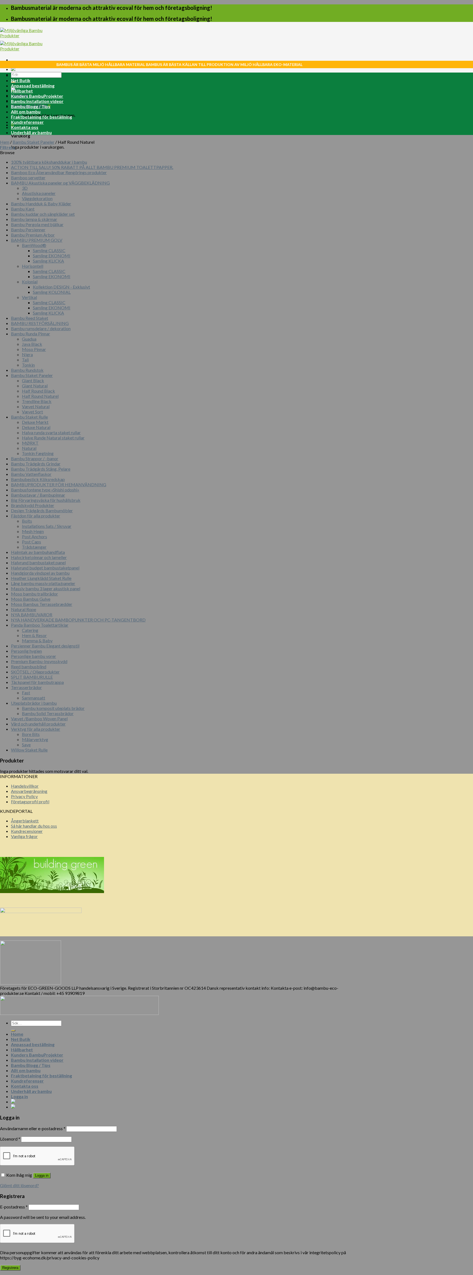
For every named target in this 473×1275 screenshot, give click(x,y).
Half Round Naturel (40, 396)
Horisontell (32, 266)
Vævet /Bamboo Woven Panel (39, 718)
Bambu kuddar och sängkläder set (43, 214)
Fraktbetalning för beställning (41, 116)
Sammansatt (33, 697)
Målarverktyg (35, 739)
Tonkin (28, 364)
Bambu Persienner (28, 229)
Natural (29, 448)
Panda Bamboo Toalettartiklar (39, 625)
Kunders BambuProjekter (37, 96)
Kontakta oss (24, 127)
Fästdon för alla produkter (35, 515)
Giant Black (33, 380)
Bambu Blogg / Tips (30, 106)
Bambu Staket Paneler (33, 142)
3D (25, 188)
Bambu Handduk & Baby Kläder (41, 203)
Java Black (32, 344)
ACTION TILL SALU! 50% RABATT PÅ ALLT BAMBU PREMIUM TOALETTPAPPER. (92, 167)
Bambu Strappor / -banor (34, 458)
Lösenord (10, 1138)
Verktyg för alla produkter (35, 729)
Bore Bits (31, 734)
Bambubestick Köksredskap (38, 479)
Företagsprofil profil (30, 801)
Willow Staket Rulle (29, 749)
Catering (30, 630)
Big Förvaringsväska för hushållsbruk (45, 500)
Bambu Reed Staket (29, 318)
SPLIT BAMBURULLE (32, 677)
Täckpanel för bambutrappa (37, 682)
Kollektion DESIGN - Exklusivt (61, 286)
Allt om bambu (26, 111)
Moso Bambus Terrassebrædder (41, 604)
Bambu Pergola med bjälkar (37, 224)
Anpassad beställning (32, 85)
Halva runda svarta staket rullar (51, 432)
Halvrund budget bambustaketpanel (45, 567)
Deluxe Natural (36, 427)
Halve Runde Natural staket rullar (53, 437)
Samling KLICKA (48, 260)
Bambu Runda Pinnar (30, 333)
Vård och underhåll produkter (38, 723)
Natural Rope (23, 609)
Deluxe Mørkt (35, 422)
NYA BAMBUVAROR (31, 614)
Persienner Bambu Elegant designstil (45, 645)
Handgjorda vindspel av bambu (40, 572)
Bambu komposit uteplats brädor (53, 708)
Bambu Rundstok (27, 370)
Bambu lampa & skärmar (34, 219)
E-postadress (14, 1206)
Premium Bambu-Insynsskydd (39, 661)
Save (26, 744)
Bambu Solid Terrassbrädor (48, 713)
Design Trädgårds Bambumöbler (42, 510)
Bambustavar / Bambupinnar (38, 494)
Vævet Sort (32, 411)
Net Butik (20, 80)
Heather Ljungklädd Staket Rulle (41, 578)
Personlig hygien (26, 651)
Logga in (41, 1175)
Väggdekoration (37, 198)
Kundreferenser (27, 122)
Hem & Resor (34, 635)
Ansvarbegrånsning (29, 791)
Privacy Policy (24, 796)
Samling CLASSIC (49, 250)
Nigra (27, 354)
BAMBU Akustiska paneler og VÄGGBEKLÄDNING (60, 182)
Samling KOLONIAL (52, 292)
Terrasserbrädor (26, 687)
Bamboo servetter (28, 177)
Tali (25, 359)
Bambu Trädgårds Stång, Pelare (40, 468)
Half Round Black (38, 390)
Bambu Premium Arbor (33, 234)
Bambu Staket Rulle (29, 416)
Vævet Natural (36, 406)
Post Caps (31, 541)
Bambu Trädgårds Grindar (35, 463)
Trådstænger (34, 546)
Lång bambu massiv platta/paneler (43, 583)
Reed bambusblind (28, 666)
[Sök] (13, 1030)
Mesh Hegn (33, 531)
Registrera (10, 1268)
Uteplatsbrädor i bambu (34, 703)
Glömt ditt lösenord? (19, 1185)
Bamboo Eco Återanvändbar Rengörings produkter (59, 172)
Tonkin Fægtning (38, 453)
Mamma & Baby (37, 640)
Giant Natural (35, 385)
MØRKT (30, 442)
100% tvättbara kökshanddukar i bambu (49, 162)
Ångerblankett (25, 820)
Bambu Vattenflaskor (31, 474)
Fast (26, 692)
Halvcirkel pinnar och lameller (39, 557)
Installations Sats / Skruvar (46, 526)
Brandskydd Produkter (32, 505)
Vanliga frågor (24, 836)
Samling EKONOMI (51, 255)
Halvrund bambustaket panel (38, 562)
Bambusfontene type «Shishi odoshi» (45, 489)
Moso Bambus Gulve (30, 598)
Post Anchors (34, 536)
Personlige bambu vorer (33, 656)
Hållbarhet (22, 90)
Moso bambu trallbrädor (34, 593)
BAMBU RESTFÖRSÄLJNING (40, 323)
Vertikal (29, 297)
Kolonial (30, 281)
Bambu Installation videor (37, 101)
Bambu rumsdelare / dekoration (41, 328)
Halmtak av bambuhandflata (38, 552)
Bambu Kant (22, 208)
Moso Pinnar (34, 349)
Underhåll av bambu (31, 132)
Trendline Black (36, 401)
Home (17, 75)
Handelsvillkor (25, 785)
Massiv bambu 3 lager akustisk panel (45, 588)
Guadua (29, 338)
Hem (4, 142)
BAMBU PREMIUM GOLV (36, 240)
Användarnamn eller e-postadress (32, 1128)
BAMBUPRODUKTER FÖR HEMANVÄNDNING (58, 484)
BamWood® (34, 245)
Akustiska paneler (39, 193)
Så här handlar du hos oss (34, 825)
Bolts (27, 520)
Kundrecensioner (27, 831)
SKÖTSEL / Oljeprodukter (35, 671)
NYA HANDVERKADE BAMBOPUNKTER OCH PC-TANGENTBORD (78, 619)
